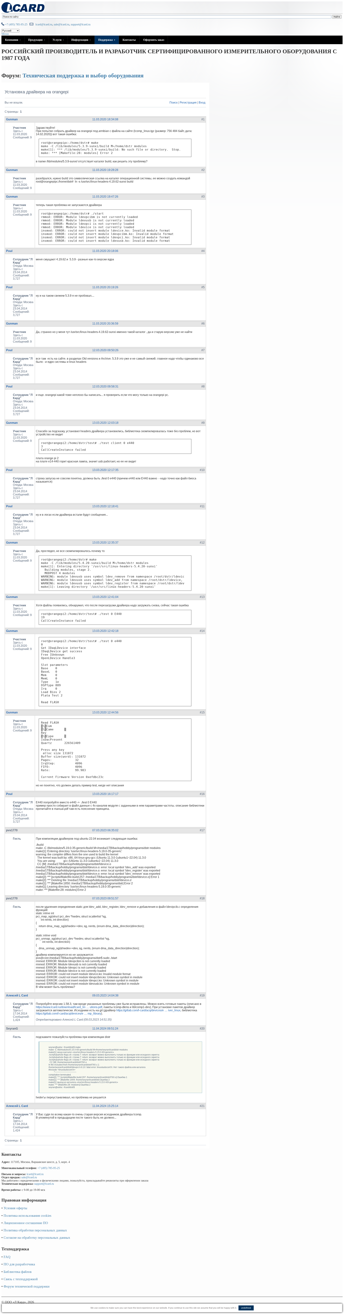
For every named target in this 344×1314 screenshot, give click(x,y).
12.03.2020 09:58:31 (105, 386)
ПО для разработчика (19, 1264)
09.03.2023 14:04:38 (105, 995)
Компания (12, 39)
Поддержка (105, 39)
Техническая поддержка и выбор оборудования (83, 75)
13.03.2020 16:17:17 (105, 793)
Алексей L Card (17, 995)
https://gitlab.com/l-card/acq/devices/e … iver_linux (148, 1010)
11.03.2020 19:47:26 (105, 196)
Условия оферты (15, 1208)
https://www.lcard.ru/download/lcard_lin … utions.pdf (69, 1007)
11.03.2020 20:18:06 (105, 250)
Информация (80, 39)
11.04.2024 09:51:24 (105, 1028)
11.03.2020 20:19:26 (105, 287)
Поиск (173, 102)
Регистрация (188, 102)
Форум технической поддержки (26, 1286)
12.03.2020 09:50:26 (105, 350)
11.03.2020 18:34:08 (105, 119)
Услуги (57, 39)
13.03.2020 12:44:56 (105, 712)
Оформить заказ (153, 39)
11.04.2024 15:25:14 (105, 1105)
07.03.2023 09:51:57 (105, 898)
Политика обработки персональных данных (35, 1230)
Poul (9, 250)
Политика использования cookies (27, 1215)
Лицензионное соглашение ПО (26, 1223)
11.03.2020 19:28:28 (105, 169)
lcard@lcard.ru (43, 24)
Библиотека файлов (18, 1272)
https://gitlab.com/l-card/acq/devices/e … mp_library (68, 1013)
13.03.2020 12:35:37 (105, 542)
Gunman (12, 119)
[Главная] (22, 11)
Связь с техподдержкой (21, 1279)
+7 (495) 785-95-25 (15, 24)
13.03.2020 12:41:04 (105, 596)
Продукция (35, 39)
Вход (202, 102)
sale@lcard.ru (61, 24)
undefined (246, 1308)
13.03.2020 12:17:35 (105, 469)
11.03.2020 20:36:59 (105, 323)
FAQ (7, 1257)
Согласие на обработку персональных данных (37, 1237)
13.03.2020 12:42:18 (105, 630)
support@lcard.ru (80, 24)
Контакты (129, 39)
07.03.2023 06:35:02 (105, 830)
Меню (5, 33)
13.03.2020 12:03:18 (105, 422)
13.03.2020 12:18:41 (105, 506)
